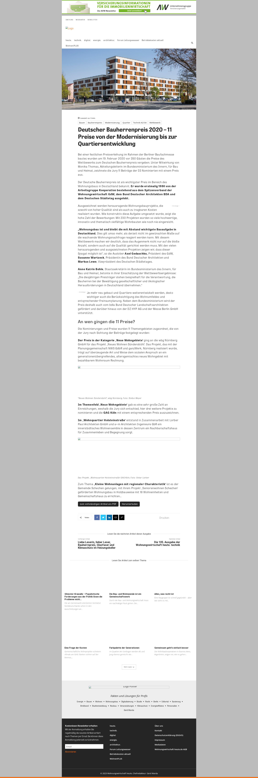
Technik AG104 (139, 122)
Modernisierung (112, 122)
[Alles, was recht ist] (174, 578)
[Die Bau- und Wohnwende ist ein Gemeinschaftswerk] (129, 578)
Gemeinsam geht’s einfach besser (171, 648)
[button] (192, 43)
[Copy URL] (121, 517)
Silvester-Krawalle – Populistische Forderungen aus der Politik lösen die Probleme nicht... (83, 597)
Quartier (126, 122)
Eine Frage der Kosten (75, 648)
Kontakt (158, 730)
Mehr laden (128, 667)
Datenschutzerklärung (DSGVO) (169, 735)
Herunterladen (130, 503)
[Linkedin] (109, 517)
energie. (113, 740)
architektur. (115, 744)
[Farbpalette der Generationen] (129, 632)
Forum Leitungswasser (120, 749)
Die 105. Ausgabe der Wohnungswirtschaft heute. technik (158, 544)
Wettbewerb (154, 122)
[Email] (115, 517)
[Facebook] (97, 517)
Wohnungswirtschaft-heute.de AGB (171, 749)
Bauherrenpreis (95, 122)
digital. (113, 735)
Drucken (164, 518)
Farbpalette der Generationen (124, 648)
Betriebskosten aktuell (120, 754)
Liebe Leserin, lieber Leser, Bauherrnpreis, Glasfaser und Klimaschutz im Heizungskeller (97, 545)
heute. (113, 726)
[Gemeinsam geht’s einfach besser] (174, 632)
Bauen (82, 122)
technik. (113, 730)
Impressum (160, 740)
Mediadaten (160, 744)
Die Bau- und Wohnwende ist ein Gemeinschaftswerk (125, 595)
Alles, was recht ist (164, 594)
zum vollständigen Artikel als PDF (98, 503)
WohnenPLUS (116, 758)
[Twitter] (103, 517)
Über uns (159, 726)
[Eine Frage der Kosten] (84, 632)
